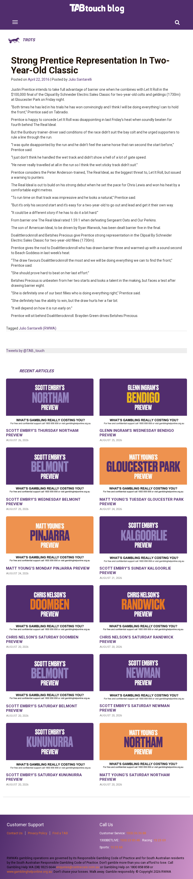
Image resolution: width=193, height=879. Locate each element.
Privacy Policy (37, 833)
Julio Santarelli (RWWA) (37, 328)
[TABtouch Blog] (97, 9)
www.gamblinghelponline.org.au (29, 871)
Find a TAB (60, 833)
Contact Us (15, 833)
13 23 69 (160, 840)
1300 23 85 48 (130, 840)
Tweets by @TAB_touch (25, 351)
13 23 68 (116, 847)
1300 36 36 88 (136, 833)
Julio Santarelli (80, 79)
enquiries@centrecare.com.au (77, 867)
